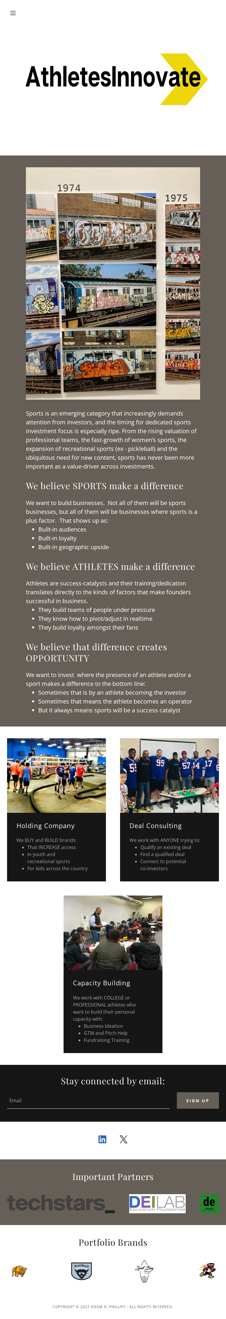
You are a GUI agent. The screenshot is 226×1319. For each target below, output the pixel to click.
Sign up (198, 1100)
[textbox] (88, 1100)
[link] (102, 1140)
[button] (23, 13)
